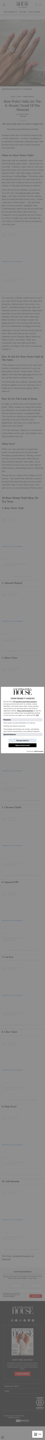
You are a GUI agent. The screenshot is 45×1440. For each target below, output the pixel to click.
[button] (37, 1434)
